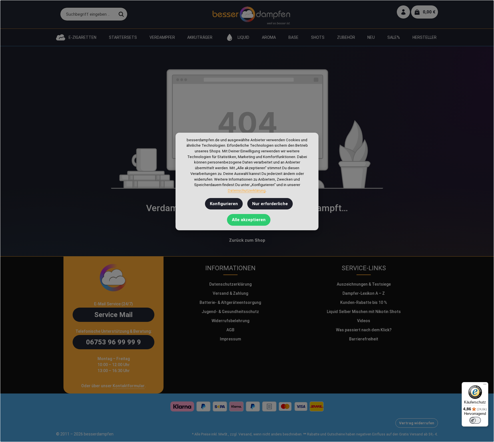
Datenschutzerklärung (230, 284)
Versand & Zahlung (230, 293)
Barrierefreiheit (363, 339)
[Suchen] (121, 14)
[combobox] (87, 14)
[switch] (475, 420)
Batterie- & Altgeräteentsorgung (230, 302)
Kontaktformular (129, 386)
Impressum (230, 339)
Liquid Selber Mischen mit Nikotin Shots (364, 311)
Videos (363, 320)
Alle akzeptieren (249, 219)
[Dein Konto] (403, 12)
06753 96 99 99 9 (113, 342)
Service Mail (113, 315)
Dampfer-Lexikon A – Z (363, 293)
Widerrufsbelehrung (230, 320)
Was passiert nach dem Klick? (364, 330)
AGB (230, 330)
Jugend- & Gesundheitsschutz (230, 311)
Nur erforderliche (270, 203)
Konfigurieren (224, 203)
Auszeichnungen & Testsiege (364, 284)
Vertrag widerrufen (416, 423)
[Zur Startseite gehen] (251, 14)
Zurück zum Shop (247, 240)
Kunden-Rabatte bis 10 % (363, 302)
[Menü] (484, 385)
